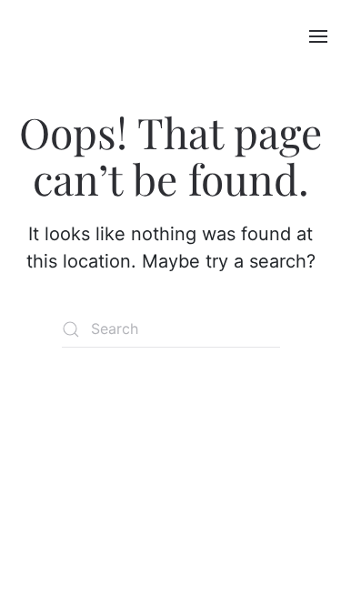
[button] (318, 36)
